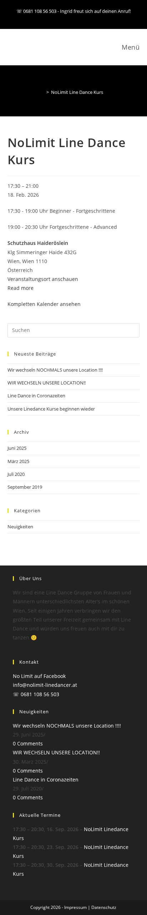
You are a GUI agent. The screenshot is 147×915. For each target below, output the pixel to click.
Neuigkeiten (20, 526)
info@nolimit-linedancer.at (45, 685)
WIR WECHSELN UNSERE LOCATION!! (46, 382)
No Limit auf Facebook (39, 676)
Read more (20, 288)
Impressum (75, 907)
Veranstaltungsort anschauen (42, 279)
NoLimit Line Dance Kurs (77, 92)
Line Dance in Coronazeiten (36, 395)
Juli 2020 (16, 474)
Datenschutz (103, 907)
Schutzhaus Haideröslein (37, 243)
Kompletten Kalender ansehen (44, 304)
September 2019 (24, 487)
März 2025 (18, 461)
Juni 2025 (16, 448)
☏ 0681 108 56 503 (36, 694)
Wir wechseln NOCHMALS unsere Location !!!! (55, 370)
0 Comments (28, 743)
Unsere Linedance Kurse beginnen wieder (51, 409)
